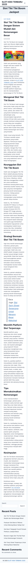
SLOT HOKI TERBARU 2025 (16, 560)
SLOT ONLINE (7, 19)
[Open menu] (24, 3)
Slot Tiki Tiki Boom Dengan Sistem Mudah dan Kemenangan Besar (14, 29)
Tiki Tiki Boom (15, 487)
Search (4, 503)
